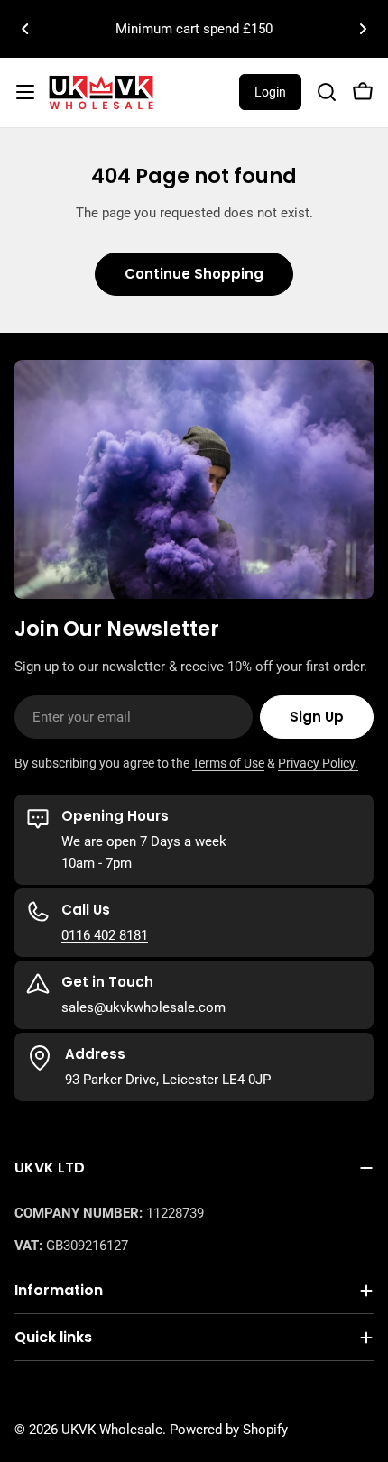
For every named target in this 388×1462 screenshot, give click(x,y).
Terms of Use (228, 763)
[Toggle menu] (25, 92)
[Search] (326, 92)
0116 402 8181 (104, 935)
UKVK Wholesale (111, 1429)
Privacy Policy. (318, 763)
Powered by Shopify (229, 1429)
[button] (25, 29)
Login (270, 92)
